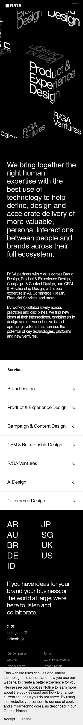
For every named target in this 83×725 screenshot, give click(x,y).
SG (47, 534)
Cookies (12, 659)
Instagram (15, 633)
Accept (9, 719)
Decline (25, 719)
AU (12, 534)
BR (12, 544)
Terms (47, 653)
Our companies (17, 653)
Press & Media (53, 666)
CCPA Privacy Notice (57, 659)
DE (12, 555)
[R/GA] (11, 5)
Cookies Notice (41, 687)
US (47, 555)
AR (12, 524)
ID (11, 565)
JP (46, 524)
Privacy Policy (15, 666)
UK (47, 544)
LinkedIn (13, 639)
